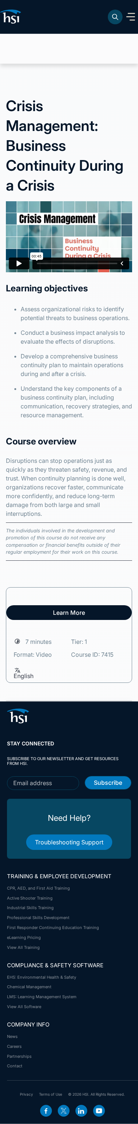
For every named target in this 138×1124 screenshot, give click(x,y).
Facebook (46, 1111)
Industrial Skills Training (30, 907)
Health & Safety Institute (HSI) (12, 17)
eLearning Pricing (24, 937)
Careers (14, 1046)
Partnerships (19, 1056)
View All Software (24, 1006)
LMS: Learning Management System (42, 996)
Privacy (26, 1094)
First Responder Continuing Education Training (53, 927)
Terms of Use (50, 1094)
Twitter (64, 1111)
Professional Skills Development (38, 917)
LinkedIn (81, 1111)
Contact (14, 1065)
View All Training (23, 947)
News (12, 1036)
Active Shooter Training (30, 898)
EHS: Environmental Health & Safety (41, 977)
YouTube (99, 1111)
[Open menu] (130, 17)
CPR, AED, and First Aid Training (38, 888)
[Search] (115, 17)
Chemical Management (29, 986)
